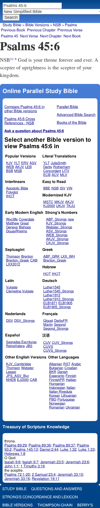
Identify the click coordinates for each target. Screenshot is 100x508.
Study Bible (12, 25)
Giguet (48, 321)
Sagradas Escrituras (21, 342)
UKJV (60, 206)
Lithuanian (69, 395)
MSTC (48, 202)
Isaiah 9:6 (12, 462)
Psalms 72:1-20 (17, 474)
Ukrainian (73, 407)
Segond (60, 324)
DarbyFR (61, 321)
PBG (52, 399)
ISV (62, 188)
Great (24, 223)
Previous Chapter (41, 30)
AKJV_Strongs (57, 239)
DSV (9, 321)
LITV (65, 171)
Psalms (71, 25)
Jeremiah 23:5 (52, 462)
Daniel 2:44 (49, 449)
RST (66, 364)
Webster (27, 368)
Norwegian (57, 403)
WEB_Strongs (56, 235)
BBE (46, 188)
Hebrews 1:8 (14, 454)
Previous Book (13, 30)
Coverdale (26, 219)
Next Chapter (51, 36)
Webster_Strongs (59, 227)
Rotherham (61, 167)
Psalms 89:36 (40, 445)
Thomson (13, 256)
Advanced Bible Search (76, 115)
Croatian (70, 368)
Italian (71, 388)
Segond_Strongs (55, 328)
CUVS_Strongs (55, 350)
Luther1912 (51, 295)
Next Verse (29, 36)
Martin (48, 324)
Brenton (27, 256)
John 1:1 (11, 466)
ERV (24, 163)
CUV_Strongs (62, 343)
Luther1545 (51, 287)
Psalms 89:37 (64, 445)
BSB (9, 171)
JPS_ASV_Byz (17, 376)
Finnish (71, 376)
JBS (29, 346)
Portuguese (66, 399)
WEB (10, 167)
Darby (47, 167)
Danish (62, 372)
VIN (69, 188)
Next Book (72, 36)
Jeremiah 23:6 (77, 462)
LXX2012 (13, 264)
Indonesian (57, 388)
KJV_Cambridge (18, 364)
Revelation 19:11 (46, 479)
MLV (63, 175)
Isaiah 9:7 (30, 462)
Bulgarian (56, 368)
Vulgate (11, 287)
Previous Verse (70, 30)
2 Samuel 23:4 (44, 474)
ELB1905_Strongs (57, 307)
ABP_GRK (51, 256)
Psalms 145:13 (25, 449)
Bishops (25, 227)
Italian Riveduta (60, 391)
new (71, 219)
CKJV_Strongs (57, 243)
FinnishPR (57, 380)
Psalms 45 (9, 36)
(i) (11, 59)
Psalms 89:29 (15, 445)
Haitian (71, 380)
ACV (55, 175)
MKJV (59, 202)
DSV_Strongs (24, 321)
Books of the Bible (72, 123)
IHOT (10, 196)
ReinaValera (15, 346)
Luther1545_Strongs (58, 291)
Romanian (56, 407)
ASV (33, 163)
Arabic (76, 364)
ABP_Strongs (56, 219)
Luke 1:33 (86, 449)
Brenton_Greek (17, 260)
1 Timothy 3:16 (32, 466)
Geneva (12, 227)
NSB (55, 188)
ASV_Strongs (56, 231)
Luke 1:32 (68, 449)
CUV (47, 343)
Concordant (52, 171)
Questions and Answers (56, 489)
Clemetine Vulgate (19, 291)
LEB (28, 167)
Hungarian (57, 384)
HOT (47, 274)
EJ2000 (23, 380)
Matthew (12, 223)
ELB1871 (50, 303)
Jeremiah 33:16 (17, 479)
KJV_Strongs (56, 223)
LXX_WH (68, 256)
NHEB (11, 380)
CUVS (48, 346)
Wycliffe (12, 219)
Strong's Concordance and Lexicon (40, 497)
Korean (54, 395)
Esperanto (56, 376)
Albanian (55, 364)
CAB (33, 260)
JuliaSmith (58, 163)
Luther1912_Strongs (58, 299)
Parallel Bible (67, 107)
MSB (18, 171)
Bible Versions (37, 25)
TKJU (70, 206)
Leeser (11, 372)
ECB (46, 175)
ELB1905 (65, 303)
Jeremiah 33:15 (70, 474)
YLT (17, 163)
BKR (52, 372)
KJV (9, 163)
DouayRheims (16, 231)
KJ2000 (49, 206)
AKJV (19, 167)
